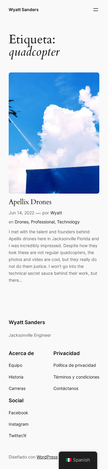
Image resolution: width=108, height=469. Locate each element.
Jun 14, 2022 (21, 212)
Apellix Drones (30, 202)
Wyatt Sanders (24, 9)
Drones (21, 221)
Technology (68, 221)
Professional (43, 221)
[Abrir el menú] (95, 9)
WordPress (47, 456)
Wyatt (56, 212)
